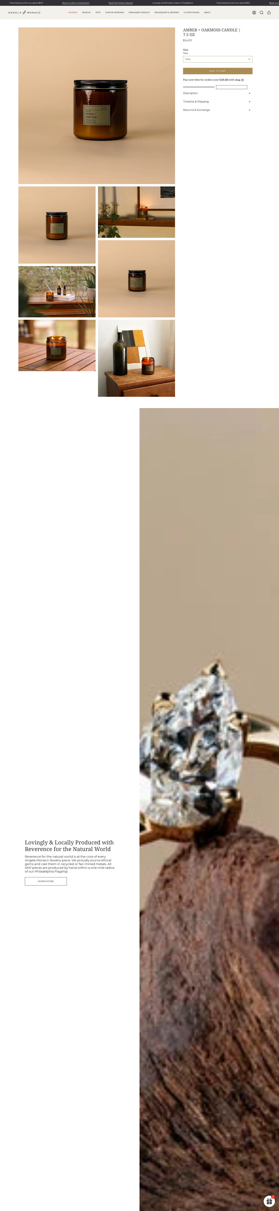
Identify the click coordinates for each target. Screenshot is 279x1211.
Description (190, 93)
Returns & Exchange (196, 110)
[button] (86, 12)
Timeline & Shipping (196, 101)
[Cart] (269, 12)
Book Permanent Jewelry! (121, 3)
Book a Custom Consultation (75, 3)
